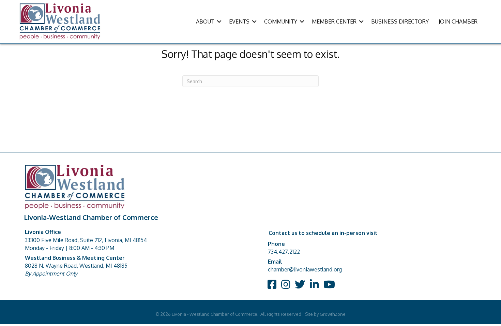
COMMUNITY (280, 21)
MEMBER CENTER (334, 21)
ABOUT (205, 21)
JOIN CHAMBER (458, 21)
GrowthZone (333, 314)
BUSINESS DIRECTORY (400, 21)
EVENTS (239, 21)
